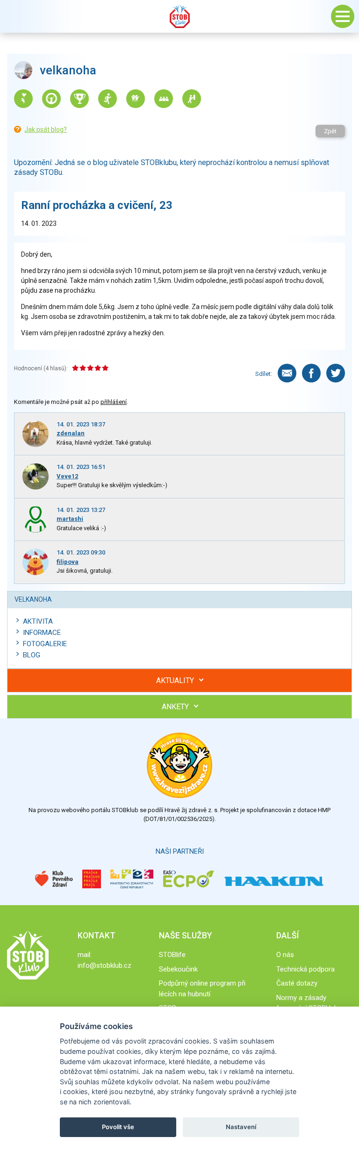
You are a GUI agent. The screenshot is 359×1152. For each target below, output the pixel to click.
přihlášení (114, 401)
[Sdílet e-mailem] (287, 373)
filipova (68, 561)
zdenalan (71, 433)
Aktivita (38, 621)
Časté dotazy (296, 983)
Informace (42, 632)
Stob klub (179, 16)
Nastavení (241, 1126)
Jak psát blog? (45, 129)
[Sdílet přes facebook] (311, 373)
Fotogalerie (45, 644)
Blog (31, 655)
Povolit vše (118, 1126)
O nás (285, 954)
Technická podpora (305, 969)
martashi (70, 518)
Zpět (330, 131)
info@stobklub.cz (104, 965)
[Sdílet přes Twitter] (335, 373)
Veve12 (67, 476)
